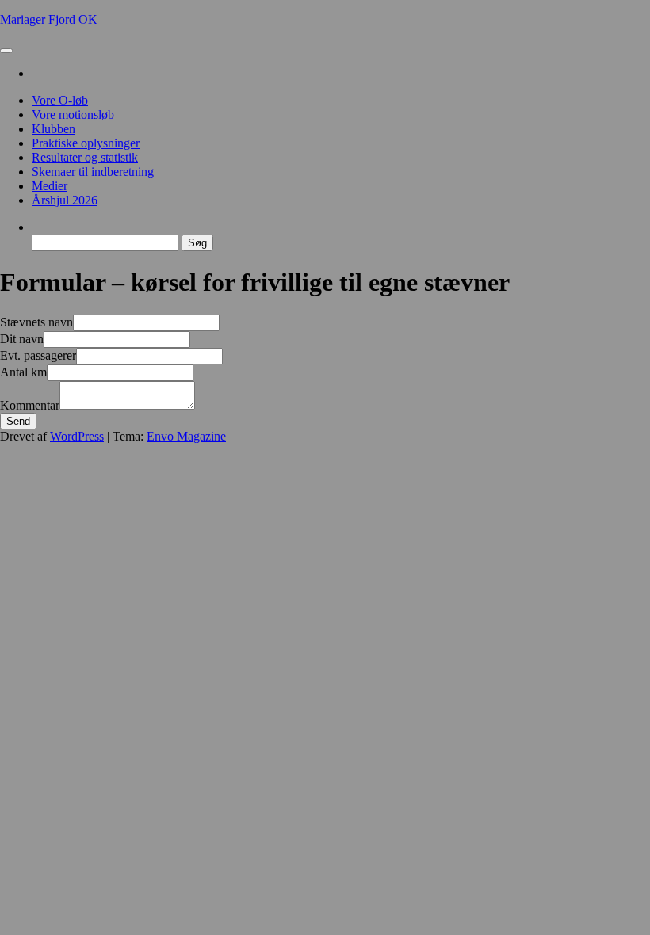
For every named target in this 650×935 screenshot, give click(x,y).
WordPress (77, 436)
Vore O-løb (60, 100)
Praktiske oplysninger (86, 143)
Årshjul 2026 (65, 200)
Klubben (53, 128)
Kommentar (29, 405)
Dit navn (22, 338)
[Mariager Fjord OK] (36, 73)
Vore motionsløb (73, 114)
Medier (49, 186)
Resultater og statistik (85, 157)
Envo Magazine (186, 436)
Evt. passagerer (38, 355)
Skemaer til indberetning (93, 171)
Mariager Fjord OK (49, 19)
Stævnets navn (36, 322)
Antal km (23, 372)
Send (18, 421)
